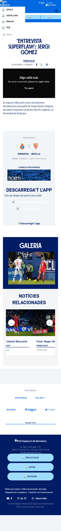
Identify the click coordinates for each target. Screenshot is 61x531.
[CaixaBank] (49, 409)
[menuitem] (51, 4)
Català (9, 9)
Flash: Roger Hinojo (47, 341)
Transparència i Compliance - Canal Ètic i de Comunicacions (29, 492)
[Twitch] (25, 498)
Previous (11, 322)
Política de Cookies (12, 489)
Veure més (41, 498)
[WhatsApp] (47, 65)
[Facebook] (11, 498)
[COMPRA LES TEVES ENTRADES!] (29, 175)
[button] (30, 17)
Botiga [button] (32, 467)
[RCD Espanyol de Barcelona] (5, 6)
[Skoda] (11, 409)
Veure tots (30, 423)
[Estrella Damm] (41, 2)
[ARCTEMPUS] (20, 398)
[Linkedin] (22, 498)
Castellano (12, 15)
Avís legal (42, 489)
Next (49, 322)
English (10, 21)
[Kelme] (40, 398)
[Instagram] (18, 498)
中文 (8, 27)
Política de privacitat (29, 489)
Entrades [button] (32, 476)
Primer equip (29, 61)
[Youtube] (8, 498)
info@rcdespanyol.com (30, 452)
